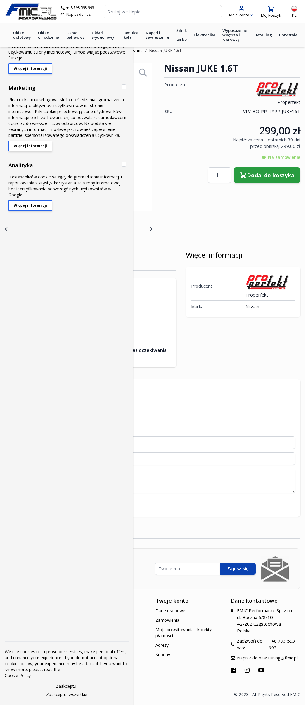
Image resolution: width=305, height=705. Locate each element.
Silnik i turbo (181, 35)
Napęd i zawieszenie (157, 35)
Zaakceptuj (66, 686)
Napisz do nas (78, 14)
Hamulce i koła (130, 35)
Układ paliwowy (75, 35)
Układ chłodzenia (48, 35)
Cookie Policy (18, 675)
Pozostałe (288, 34)
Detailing (263, 34)
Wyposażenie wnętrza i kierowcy (234, 35)
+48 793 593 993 (80, 7)
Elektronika (204, 34)
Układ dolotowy (22, 35)
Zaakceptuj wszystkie (66, 694)
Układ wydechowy (103, 35)
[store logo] (31, 11)
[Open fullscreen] (143, 72)
